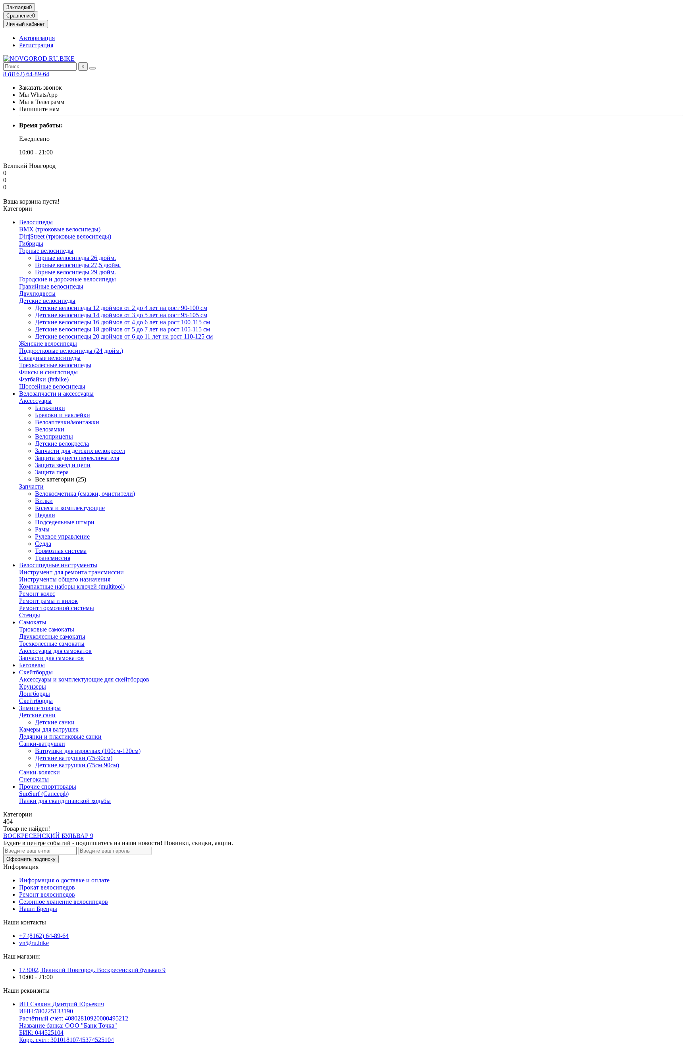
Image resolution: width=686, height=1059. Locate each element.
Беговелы (32, 665)
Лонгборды (34, 693)
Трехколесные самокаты (52, 643)
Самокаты (32, 622)
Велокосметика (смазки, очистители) (85, 493)
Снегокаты (34, 779)
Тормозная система (61, 550)
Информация (21, 866)
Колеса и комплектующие (70, 507)
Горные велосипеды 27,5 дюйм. (78, 265)
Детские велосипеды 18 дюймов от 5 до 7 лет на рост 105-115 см (122, 329)
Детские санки (55, 722)
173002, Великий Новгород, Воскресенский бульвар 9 (92, 970)
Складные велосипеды (50, 357)
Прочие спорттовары (47, 786)
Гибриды (31, 243)
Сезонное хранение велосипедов (63, 901)
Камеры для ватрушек (49, 729)
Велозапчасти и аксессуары (56, 393)
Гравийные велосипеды (51, 286)
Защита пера (52, 472)
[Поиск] (92, 68)
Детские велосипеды (47, 300)
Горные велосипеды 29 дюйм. (75, 272)
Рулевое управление (62, 536)
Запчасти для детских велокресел (80, 450)
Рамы (42, 529)
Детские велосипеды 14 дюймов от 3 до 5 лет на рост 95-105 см (121, 315)
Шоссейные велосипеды (52, 386)
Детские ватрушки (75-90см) (73, 758)
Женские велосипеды (48, 343)
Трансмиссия (52, 558)
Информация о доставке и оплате (64, 880)
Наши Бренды (38, 908)
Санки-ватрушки (42, 743)
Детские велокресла (62, 443)
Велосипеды (36, 222)
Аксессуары (35, 400)
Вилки (44, 500)
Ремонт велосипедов (47, 894)
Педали (45, 515)
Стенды (29, 615)
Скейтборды (36, 672)
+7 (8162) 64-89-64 (44, 935)
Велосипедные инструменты (58, 565)
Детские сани (37, 715)
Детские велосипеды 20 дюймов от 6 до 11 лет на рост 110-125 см (124, 336)
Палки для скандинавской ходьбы (65, 800)
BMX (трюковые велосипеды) (59, 229)
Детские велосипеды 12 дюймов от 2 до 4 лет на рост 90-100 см (121, 307)
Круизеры (32, 686)
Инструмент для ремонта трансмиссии (71, 572)
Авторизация (37, 38)
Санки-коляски (39, 772)
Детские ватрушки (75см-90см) (77, 765)
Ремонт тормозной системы (56, 608)
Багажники (50, 407)
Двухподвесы (37, 293)
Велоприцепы (54, 436)
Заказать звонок (40, 87)
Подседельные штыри (64, 522)
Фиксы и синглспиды (48, 372)
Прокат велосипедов (47, 887)
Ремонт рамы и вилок (48, 600)
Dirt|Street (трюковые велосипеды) (65, 236)
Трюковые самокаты (46, 629)
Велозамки (49, 429)
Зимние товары (40, 708)
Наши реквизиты (26, 990)
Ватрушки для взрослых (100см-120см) (88, 750)
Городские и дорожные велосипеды (67, 279)
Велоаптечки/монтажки (67, 422)
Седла (43, 543)
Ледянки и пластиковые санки (60, 736)
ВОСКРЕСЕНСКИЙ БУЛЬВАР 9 (48, 835)
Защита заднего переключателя (77, 457)
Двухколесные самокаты (52, 636)
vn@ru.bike (34, 943)
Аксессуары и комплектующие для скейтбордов (84, 679)
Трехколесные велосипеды (55, 365)
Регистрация (36, 45)
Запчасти (31, 486)
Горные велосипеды (46, 250)
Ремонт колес (37, 593)
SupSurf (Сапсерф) (44, 793)
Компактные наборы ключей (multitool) (72, 586)
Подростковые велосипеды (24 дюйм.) (71, 350)
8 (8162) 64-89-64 (26, 74)
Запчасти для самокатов (51, 658)
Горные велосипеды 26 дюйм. (75, 257)
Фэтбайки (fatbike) (44, 379)
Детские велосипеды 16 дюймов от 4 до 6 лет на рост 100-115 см (122, 322)
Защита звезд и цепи (63, 465)
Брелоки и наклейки (62, 415)
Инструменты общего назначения (64, 579)
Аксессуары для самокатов (55, 650)
